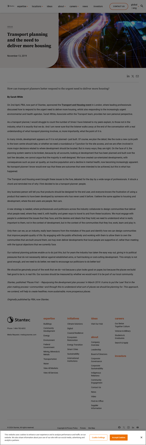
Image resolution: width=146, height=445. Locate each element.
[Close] (141, 437)
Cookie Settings (98, 437)
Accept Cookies (118, 437)
